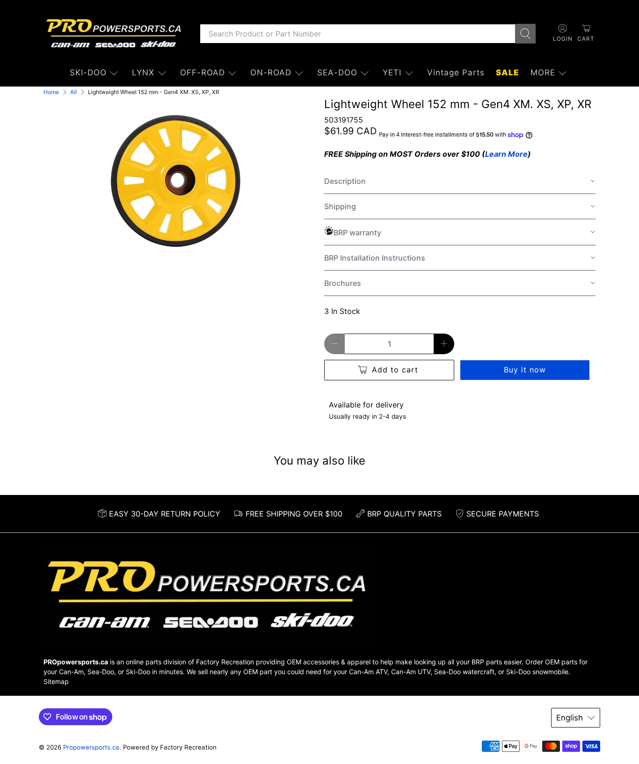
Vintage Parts (456, 72)
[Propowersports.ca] (114, 33)
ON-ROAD (270, 72)
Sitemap (56, 681)
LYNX (143, 72)
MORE (542, 72)
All (73, 92)
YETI (392, 72)
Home (51, 92)
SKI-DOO (88, 72)
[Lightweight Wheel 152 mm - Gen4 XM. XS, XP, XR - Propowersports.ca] (179, 180)
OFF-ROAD (202, 72)
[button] (459, 181)
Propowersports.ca (91, 747)
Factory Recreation (225, 662)
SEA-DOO (337, 72)
